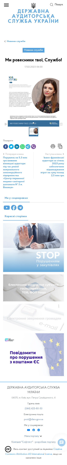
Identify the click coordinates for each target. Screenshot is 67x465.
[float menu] (61, 442)
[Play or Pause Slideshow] (6, 124)
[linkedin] (16, 146)
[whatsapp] (22, 146)
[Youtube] (7, 208)
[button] (33, 101)
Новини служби (16, 41)
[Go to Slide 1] (33, 123)
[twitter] (11, 146)
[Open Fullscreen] (61, 124)
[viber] (33, 146)
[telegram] (27, 146)
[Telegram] (20, 208)
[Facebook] (14, 208)
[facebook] (5, 146)
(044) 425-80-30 (33, 408)
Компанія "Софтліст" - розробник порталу (34, 442)
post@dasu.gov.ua (33, 419)
